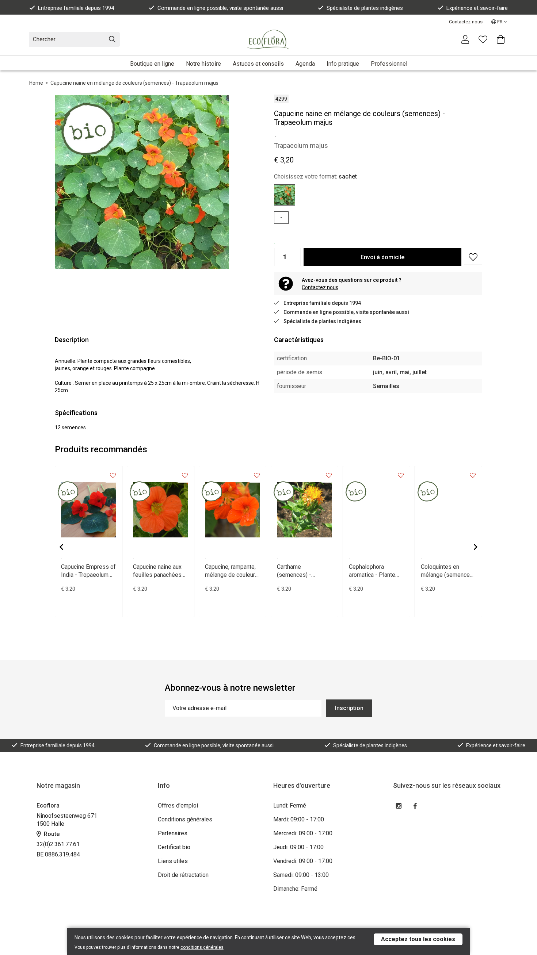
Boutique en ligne (152, 63)
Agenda (305, 63)
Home (36, 83)
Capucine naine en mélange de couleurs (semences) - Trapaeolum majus (134, 83)
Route (51, 834)
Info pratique (343, 63)
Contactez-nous (466, 21)
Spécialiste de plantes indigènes (365, 8)
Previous (67, 546)
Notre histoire (203, 63)
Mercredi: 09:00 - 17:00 (302, 833)
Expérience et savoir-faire (477, 8)
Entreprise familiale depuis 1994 (76, 8)
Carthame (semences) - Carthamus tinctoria (301, 571)
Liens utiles (173, 861)
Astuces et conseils (258, 63)
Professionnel (389, 63)
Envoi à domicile (382, 257)
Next (470, 546)
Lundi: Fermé (289, 805)
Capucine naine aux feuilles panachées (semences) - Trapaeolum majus (157, 571)
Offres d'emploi (178, 805)
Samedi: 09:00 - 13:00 (301, 874)
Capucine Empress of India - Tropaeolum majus (88, 571)
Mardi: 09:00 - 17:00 (298, 819)
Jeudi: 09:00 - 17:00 (298, 847)
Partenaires (172, 833)
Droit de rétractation (183, 874)
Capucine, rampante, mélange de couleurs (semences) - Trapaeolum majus (231, 571)
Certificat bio (174, 847)
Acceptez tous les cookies (418, 939)
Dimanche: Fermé (295, 888)
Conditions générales (185, 819)
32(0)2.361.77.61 (58, 844)
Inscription (349, 708)
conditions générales (202, 947)
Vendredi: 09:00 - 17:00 (302, 861)
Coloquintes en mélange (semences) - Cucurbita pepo (448, 571)
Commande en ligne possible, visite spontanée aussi (220, 8)
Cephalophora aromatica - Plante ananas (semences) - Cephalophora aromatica (376, 571)
